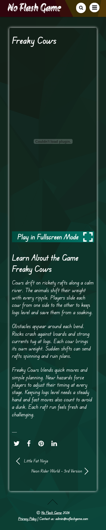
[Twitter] (18, 443)
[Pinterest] (42, 443)
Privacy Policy (27, 518)
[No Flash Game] (35, 11)
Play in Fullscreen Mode (48, 236)
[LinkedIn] (55, 443)
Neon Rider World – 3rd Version (49, 471)
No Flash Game (51, 512)
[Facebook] (30, 443)
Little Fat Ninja (36, 461)
